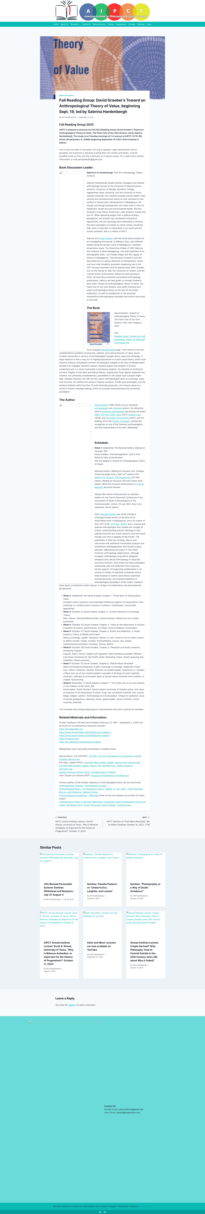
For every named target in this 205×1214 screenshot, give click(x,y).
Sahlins (123, 524)
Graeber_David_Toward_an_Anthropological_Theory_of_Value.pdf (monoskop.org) (130, 339)
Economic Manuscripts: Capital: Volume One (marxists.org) (112, 762)
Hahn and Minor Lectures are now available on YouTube (101, 946)
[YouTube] (105, 1212)
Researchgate (108, 350)
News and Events (66, 95)
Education (86, 24)
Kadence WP (145, 1206)
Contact (131, 24)
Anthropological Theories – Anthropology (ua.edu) (83, 786)
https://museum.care (69, 739)
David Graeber (106, 238)
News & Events (99, 24)
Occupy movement (121, 421)
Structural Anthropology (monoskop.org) (110, 775)
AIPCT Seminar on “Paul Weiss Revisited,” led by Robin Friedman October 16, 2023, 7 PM (128, 821)
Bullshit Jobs (135, 415)
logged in (72, 1005)
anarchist (117, 408)
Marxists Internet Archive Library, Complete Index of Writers (87, 772)
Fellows (111, 24)
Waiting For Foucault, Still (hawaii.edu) (113, 477)
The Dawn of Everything (117, 418)
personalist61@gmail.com (131, 1109)
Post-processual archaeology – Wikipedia (78, 795)
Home (56, 24)
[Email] (100, 1212)
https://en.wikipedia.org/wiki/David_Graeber (80, 742)
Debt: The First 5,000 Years (108, 415)
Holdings (141, 24)
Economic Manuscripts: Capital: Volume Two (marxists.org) (87, 766)
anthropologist (101, 408)
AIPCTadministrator (69, 117)
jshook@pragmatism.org (128, 1112)
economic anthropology (113, 411)
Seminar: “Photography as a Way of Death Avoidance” (145, 888)
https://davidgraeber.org (70, 729)
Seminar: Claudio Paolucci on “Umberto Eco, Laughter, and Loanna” (102, 888)
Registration (121, 24)
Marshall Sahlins (108, 514)
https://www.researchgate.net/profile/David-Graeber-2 (85, 732)
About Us (64, 24)
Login (149, 24)
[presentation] (59, 865)
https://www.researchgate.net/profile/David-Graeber (84, 735)
